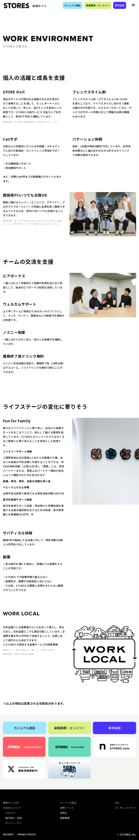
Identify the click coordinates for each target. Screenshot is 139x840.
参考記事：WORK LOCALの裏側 (18, 653)
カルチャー (10, 813)
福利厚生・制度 (12, 818)
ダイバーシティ (12, 823)
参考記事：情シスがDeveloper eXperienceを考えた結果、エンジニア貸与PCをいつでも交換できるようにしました (33, 222)
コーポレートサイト (125, 807)
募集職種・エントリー (97, 5)
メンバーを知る (68, 802)
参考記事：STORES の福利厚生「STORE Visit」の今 (30, 121)
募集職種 (65, 818)
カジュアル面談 (72, 5)
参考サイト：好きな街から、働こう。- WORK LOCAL (28, 650)
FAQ (117, 802)
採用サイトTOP (11, 802)
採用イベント (67, 807)
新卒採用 (119, 5)
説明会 (63, 813)
